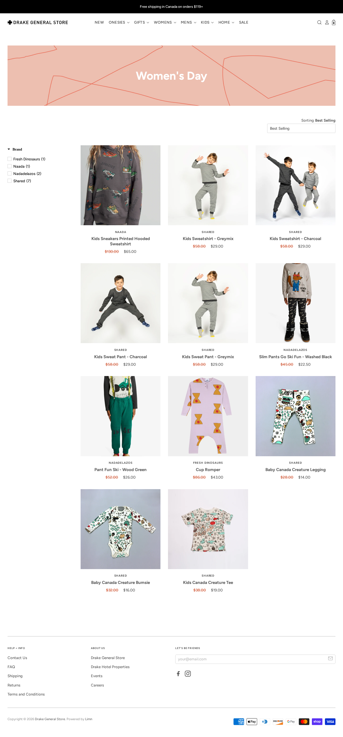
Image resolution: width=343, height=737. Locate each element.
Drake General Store (108, 658)
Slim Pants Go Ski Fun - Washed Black (295, 356)
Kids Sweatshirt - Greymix (208, 238)
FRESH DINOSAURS (208, 463)
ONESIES (117, 22)
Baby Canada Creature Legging (295, 469)
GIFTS (140, 22)
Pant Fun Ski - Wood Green (120, 469)
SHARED (208, 232)
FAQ (11, 667)
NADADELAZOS (295, 350)
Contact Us (17, 658)
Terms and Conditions (26, 694)
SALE (243, 22)
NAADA (121, 232)
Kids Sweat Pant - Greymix (208, 356)
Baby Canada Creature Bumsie (120, 582)
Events (96, 676)
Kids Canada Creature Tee (208, 582)
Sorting (307, 120)
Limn (88, 719)
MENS (187, 22)
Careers (97, 685)
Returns (14, 685)
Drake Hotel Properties (110, 667)
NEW (99, 22)
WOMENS (163, 22)
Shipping (15, 676)
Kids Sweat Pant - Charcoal (120, 356)
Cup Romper (208, 469)
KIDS (206, 22)
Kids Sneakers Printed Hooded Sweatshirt (120, 241)
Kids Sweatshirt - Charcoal (295, 238)
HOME (224, 22)
